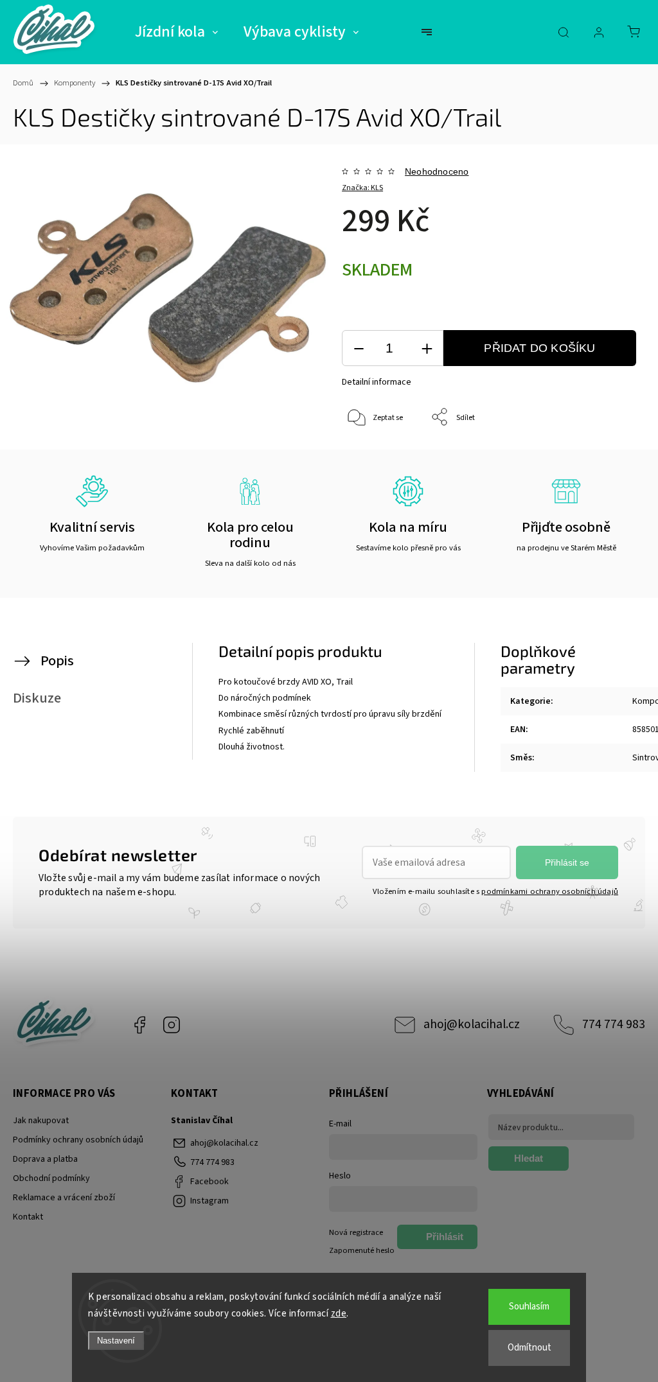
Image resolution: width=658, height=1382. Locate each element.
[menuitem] (176, 32)
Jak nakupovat (41, 1120)
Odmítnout (529, 1347)
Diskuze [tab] (37, 698)
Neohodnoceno (436, 171)
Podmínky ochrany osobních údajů (78, 1139)
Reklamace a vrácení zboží (64, 1197)
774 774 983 (613, 1024)
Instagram (171, 1025)
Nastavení (116, 1340)
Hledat (528, 1158)
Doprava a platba (45, 1159)
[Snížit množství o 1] (358, 348)
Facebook (139, 1025)
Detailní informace (376, 382)
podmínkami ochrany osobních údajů (549, 891)
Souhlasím (529, 1306)
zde (339, 1313)
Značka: (362, 187)
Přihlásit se (567, 862)
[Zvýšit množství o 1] (427, 348)
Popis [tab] (57, 661)
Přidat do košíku (539, 348)
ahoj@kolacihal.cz (471, 1024)
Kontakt (28, 1217)
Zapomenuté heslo (362, 1250)
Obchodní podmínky (51, 1178)
